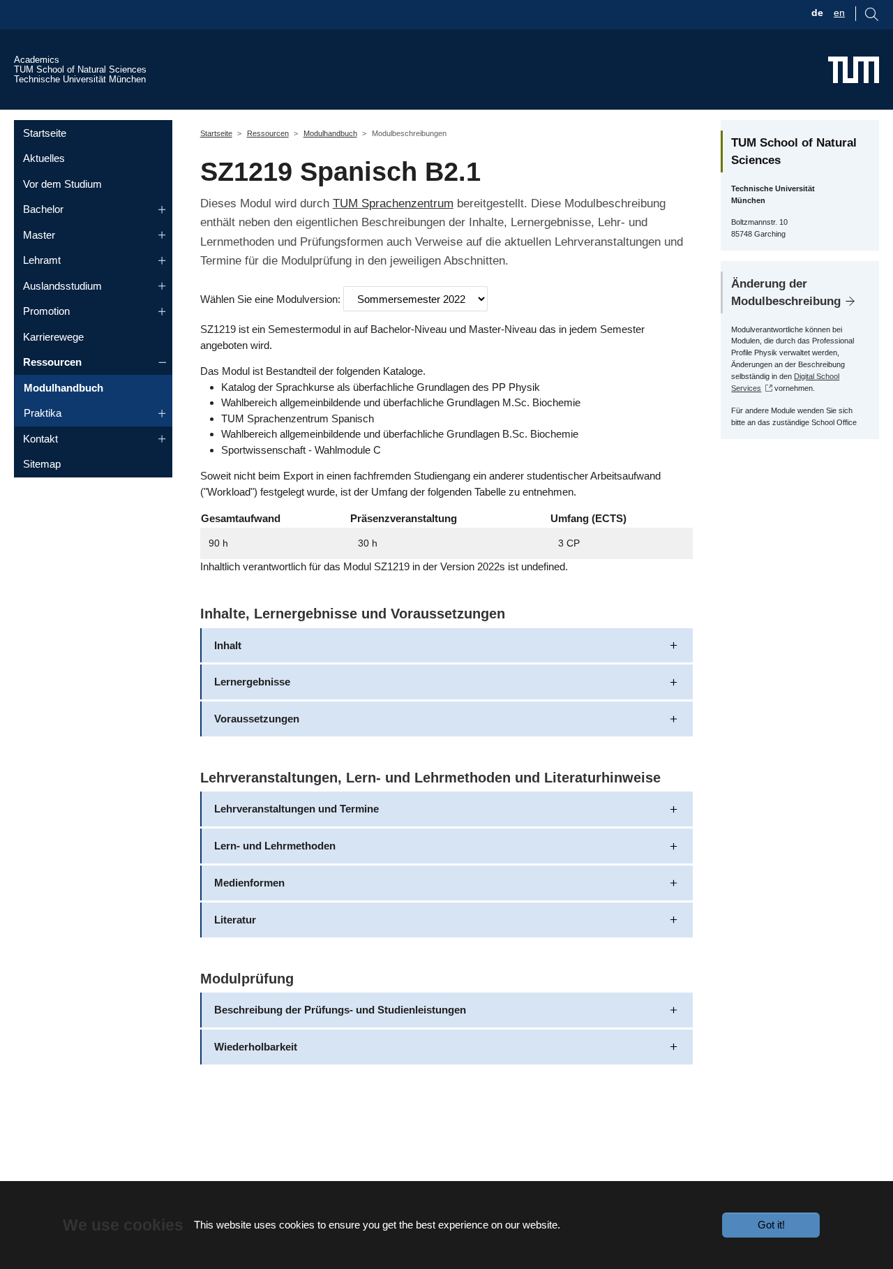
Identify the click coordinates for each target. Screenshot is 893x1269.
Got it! (771, 1225)
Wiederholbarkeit (255, 1047)
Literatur (235, 920)
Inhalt (227, 645)
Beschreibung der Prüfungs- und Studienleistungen (340, 1010)
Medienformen (249, 883)
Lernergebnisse (252, 682)
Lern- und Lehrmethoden (275, 846)
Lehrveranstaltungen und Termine (296, 809)
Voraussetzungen (256, 719)
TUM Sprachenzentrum (393, 203)
